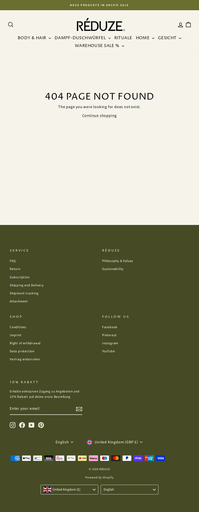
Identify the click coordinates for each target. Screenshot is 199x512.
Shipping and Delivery (27, 285)
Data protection (22, 351)
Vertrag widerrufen (25, 359)
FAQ (13, 261)
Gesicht (168, 38)
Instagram (110, 343)
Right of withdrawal (25, 343)
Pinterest (109, 335)
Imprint (16, 335)
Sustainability (113, 269)
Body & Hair (32, 38)
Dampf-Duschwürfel (81, 38)
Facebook (109, 327)
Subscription (20, 277)
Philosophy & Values (117, 261)
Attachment (19, 301)
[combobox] (69, 489)
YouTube (108, 351)
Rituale (123, 38)
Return (15, 269)
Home (143, 38)
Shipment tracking (24, 293)
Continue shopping (99, 115)
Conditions (18, 327)
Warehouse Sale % (98, 46)
